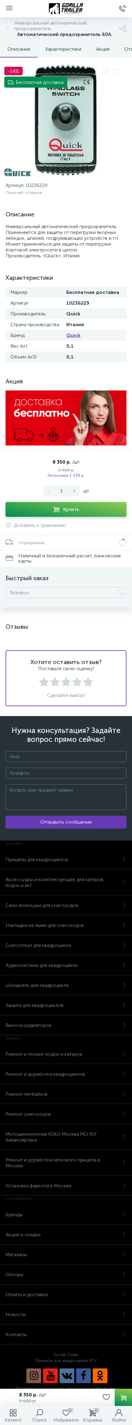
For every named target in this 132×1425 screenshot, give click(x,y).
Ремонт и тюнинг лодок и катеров (44, 1054)
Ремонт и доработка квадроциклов (45, 1074)
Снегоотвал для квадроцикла (38, 945)
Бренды (14, 1214)
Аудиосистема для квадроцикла (41, 965)
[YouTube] (50, 1375)
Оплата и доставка (27, 1294)
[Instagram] (33, 1375)
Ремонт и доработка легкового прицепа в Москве (53, 1163)
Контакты (16, 1334)
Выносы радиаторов (28, 1025)
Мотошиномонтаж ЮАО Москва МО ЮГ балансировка (51, 1137)
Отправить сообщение (66, 822)
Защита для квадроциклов (35, 1005)
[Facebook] (83, 1375)
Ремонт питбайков (27, 1094)
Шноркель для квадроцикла (37, 985)
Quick (73, 335)
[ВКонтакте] (67, 1375)
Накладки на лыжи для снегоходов (45, 925)
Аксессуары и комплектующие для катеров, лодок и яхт (55, 882)
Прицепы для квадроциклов (37, 859)
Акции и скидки (23, 1234)
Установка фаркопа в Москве (39, 1186)
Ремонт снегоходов (28, 1114)
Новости (16, 1314)
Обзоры (14, 1274)
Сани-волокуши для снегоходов (42, 905)
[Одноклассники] (100, 1375)
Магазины (16, 1254)
